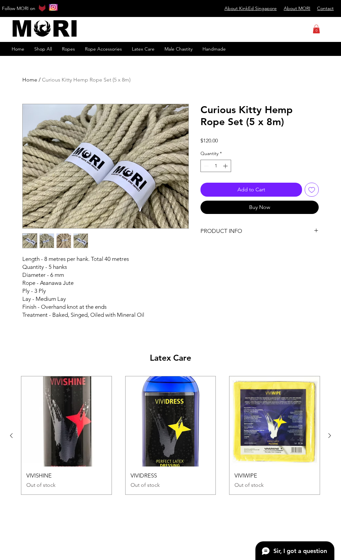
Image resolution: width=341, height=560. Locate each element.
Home (29, 80)
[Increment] (226, 166)
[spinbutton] (216, 166)
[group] (170, 435)
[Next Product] (330, 436)
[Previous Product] (11, 436)
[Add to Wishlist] (312, 190)
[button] (316, 29)
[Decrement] (205, 166)
